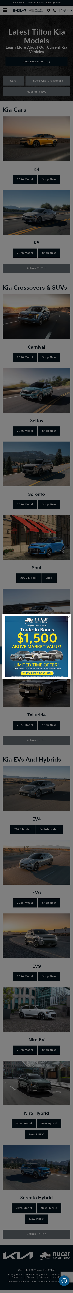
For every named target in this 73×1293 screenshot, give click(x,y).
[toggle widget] (64, 1280)
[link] (68, 617)
